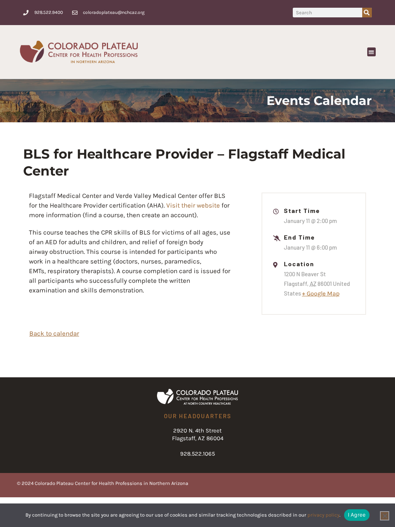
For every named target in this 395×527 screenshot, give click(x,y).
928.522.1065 (197, 453)
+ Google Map (320, 293)
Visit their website (193, 205)
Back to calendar (54, 333)
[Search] (367, 12)
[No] (384, 515)
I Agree (357, 515)
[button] (371, 51)
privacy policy (323, 515)
